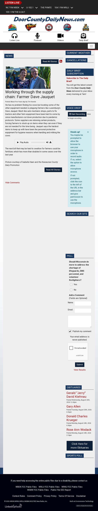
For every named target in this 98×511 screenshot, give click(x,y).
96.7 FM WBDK (12, 7)
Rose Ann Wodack (78, 429)
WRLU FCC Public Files (49, 487)
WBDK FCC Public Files (26, 487)
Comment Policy (34, 496)
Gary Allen (73, 406)
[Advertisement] (79, 239)
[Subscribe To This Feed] (60, 61)
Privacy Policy (50, 496)
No (75, 290)
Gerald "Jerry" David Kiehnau (76, 394)
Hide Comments (12, 182)
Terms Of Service (66, 496)
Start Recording (78, 114)
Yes (75, 284)
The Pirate (46, 7)
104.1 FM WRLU (61, 7)
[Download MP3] (50, 142)
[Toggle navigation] (91, 46)
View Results (80, 370)
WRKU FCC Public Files (72, 487)
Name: (70, 302)
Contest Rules (18, 496)
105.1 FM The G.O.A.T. (15, 12)
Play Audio (24, 142)
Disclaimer (81, 496)
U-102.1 (29, 7)
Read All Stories (50, 61)
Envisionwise (80, 501)
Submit (80, 364)
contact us (82, 481)
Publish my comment (81, 331)
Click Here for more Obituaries (80, 445)
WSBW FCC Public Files (38, 490)
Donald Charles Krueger (76, 418)
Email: (70, 309)
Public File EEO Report (61, 490)
